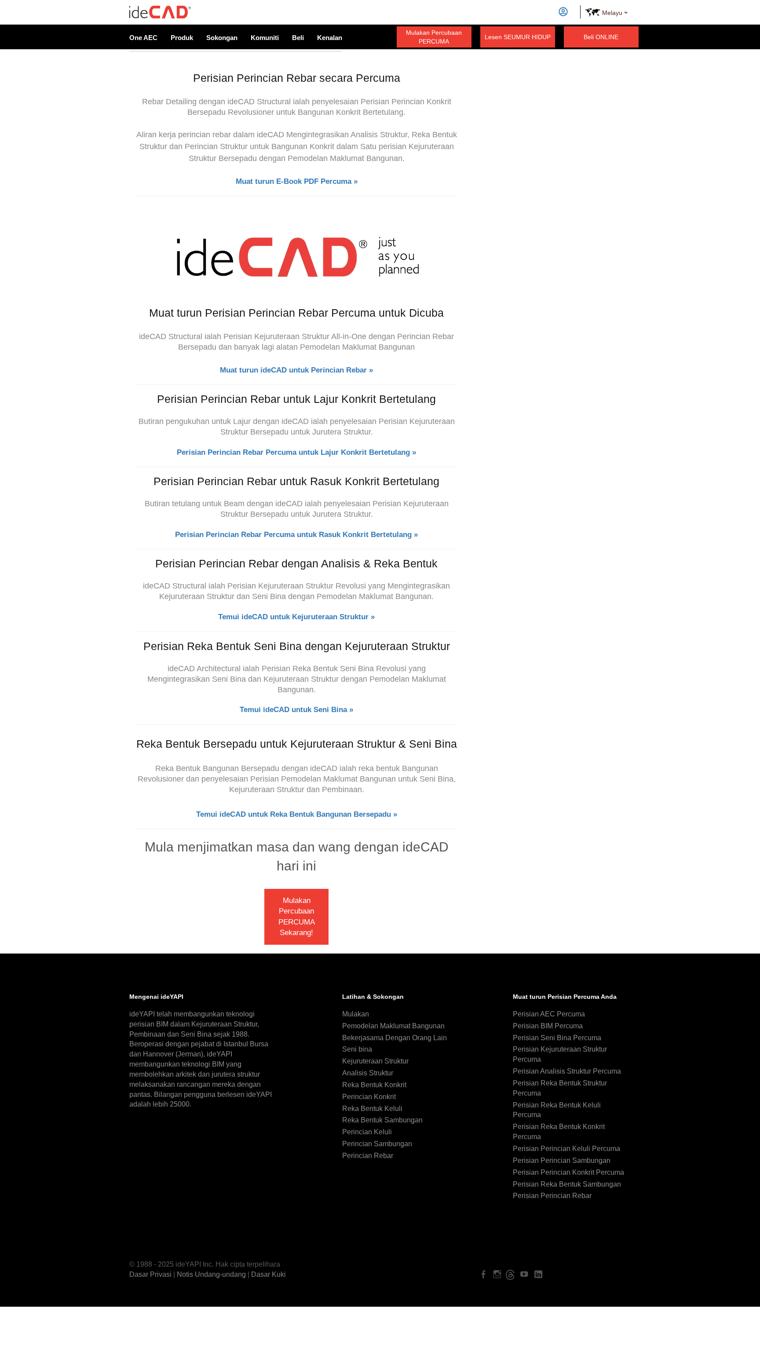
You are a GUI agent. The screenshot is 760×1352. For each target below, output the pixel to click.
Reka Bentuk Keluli (372, 1108)
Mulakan (355, 1014)
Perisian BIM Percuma (548, 1026)
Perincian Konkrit (369, 1096)
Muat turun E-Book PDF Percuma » (297, 181)
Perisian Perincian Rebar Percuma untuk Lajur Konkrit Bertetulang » (296, 452)
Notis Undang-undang (211, 1274)
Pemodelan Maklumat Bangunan (393, 1026)
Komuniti (265, 37)
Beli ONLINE (601, 36)
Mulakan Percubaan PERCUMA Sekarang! (296, 916)
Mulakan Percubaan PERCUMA (434, 37)
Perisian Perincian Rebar (552, 1195)
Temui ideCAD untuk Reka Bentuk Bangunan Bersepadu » (296, 814)
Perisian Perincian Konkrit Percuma (568, 1172)
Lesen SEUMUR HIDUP (518, 36)
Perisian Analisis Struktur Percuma (567, 1071)
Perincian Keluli (367, 1132)
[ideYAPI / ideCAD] (160, 8)
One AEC (143, 37)
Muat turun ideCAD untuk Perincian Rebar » (296, 370)
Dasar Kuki (268, 1274)
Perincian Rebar (367, 1155)
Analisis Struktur (367, 1073)
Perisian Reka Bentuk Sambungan (567, 1184)
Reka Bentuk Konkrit (374, 1085)
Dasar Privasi (150, 1274)
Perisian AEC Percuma (549, 1014)
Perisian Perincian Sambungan (561, 1160)
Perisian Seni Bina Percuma (557, 1037)
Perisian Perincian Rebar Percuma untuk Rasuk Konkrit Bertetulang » (296, 534)
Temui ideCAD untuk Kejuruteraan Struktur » (296, 617)
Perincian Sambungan (377, 1143)
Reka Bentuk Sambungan (382, 1120)
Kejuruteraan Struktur (375, 1061)
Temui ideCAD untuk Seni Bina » (296, 709)
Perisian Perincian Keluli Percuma (566, 1148)
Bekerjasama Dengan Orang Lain (394, 1037)
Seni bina (357, 1049)
